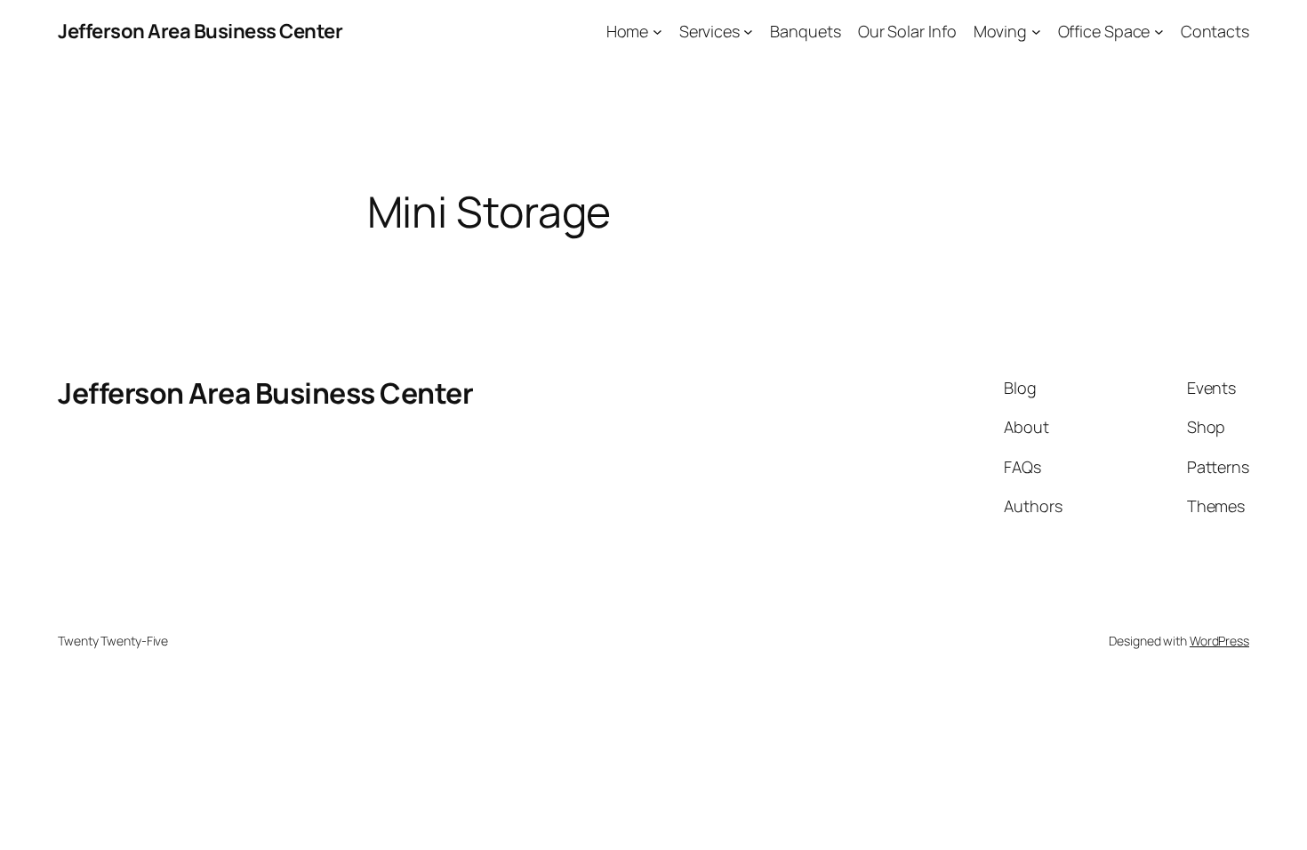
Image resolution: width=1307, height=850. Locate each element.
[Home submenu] (657, 31)
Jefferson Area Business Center (200, 31)
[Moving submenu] (1036, 31)
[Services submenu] (748, 31)
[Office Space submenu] (1159, 31)
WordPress (1219, 640)
